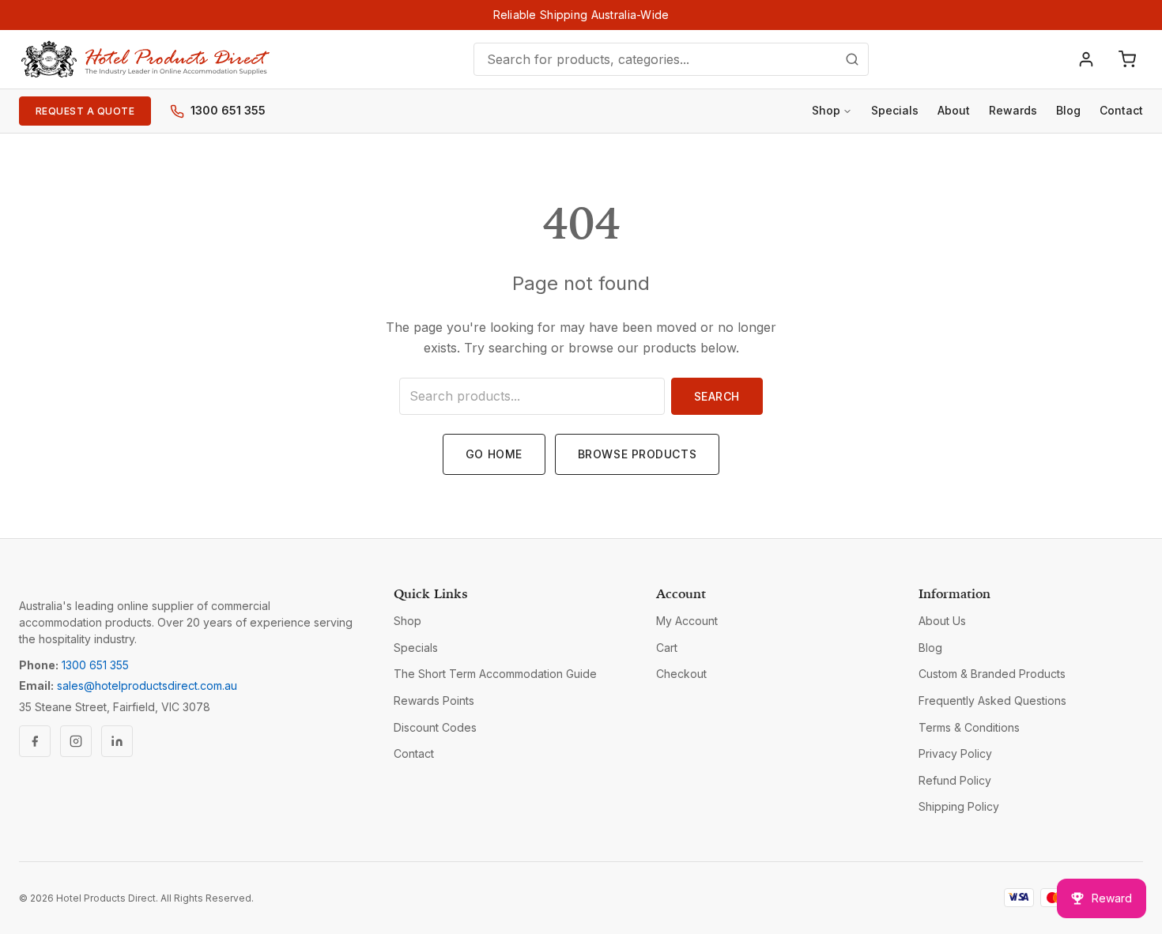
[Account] (1086, 59)
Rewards (1013, 110)
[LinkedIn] (117, 741)
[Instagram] (76, 741)
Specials (895, 110)
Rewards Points (434, 700)
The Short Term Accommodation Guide (495, 673)
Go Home (494, 454)
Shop (826, 110)
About (954, 110)
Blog (1068, 110)
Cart (666, 647)
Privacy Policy (955, 753)
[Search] (852, 59)
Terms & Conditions (969, 727)
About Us (942, 620)
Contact (1121, 110)
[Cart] (1127, 59)
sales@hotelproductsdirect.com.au (147, 685)
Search (717, 396)
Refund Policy (955, 780)
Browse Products (637, 454)
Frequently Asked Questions (992, 700)
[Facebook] (35, 741)
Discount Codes (435, 727)
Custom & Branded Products (992, 673)
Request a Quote (85, 111)
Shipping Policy (959, 806)
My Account (687, 620)
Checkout (681, 673)
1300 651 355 (228, 110)
